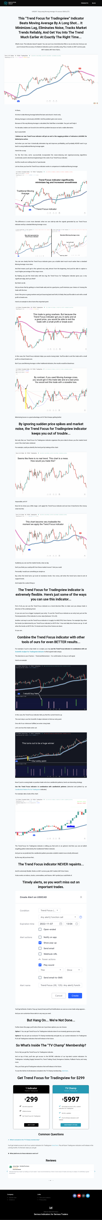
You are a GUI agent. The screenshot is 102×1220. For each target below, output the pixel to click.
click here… (65, 1071)
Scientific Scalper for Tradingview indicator (29, 652)
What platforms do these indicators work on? (24, 1153)
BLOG (94, 3)
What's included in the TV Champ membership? (25, 1140)
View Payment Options (70, 1125)
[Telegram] (88, 1196)
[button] (51, 1140)
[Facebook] (75, 1196)
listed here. (55, 1145)
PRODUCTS (84, 3)
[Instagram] (83, 1196)
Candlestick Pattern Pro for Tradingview (27, 789)
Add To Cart (31, 1125)
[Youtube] (79, 1196)
